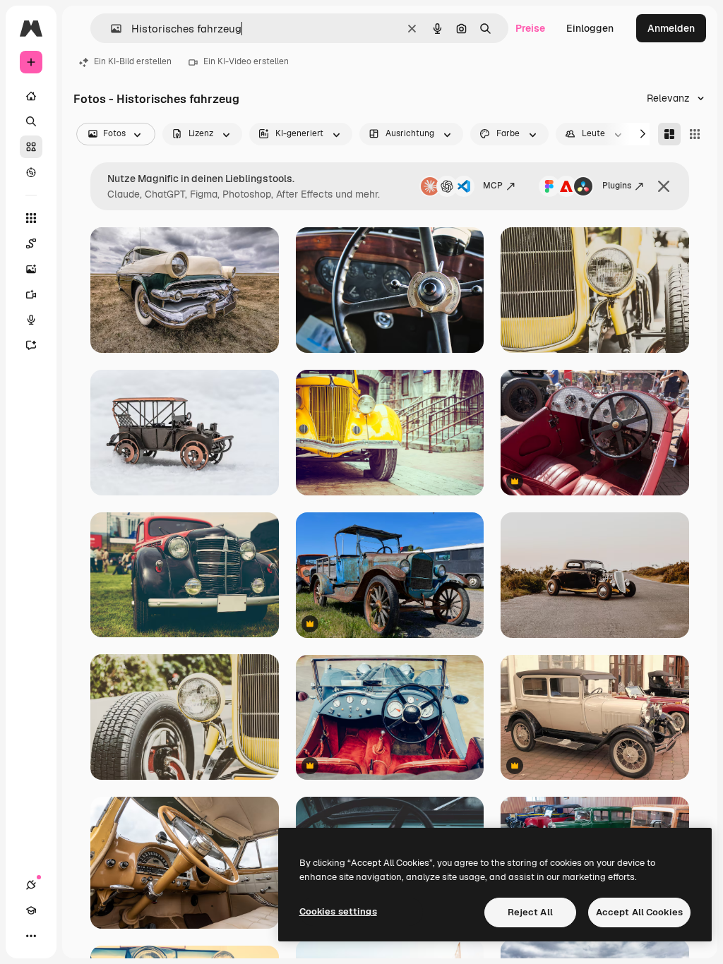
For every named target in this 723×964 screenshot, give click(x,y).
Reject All (530, 912)
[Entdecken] (31, 172)
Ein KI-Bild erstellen (133, 61)
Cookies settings (338, 911)
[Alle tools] (31, 218)
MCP (493, 185)
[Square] (694, 134)
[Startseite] (31, 96)
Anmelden (671, 28)
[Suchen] (31, 121)
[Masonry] (669, 134)
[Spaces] (31, 243)
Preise (530, 28)
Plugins (616, 185)
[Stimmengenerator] (31, 319)
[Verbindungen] (31, 885)
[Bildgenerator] (31, 269)
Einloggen (590, 28)
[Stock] (31, 146)
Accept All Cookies (639, 912)
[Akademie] (31, 910)
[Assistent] (31, 345)
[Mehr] (31, 935)
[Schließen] (663, 186)
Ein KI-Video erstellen (246, 61)
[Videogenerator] (31, 294)
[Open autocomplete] (110, 28)
